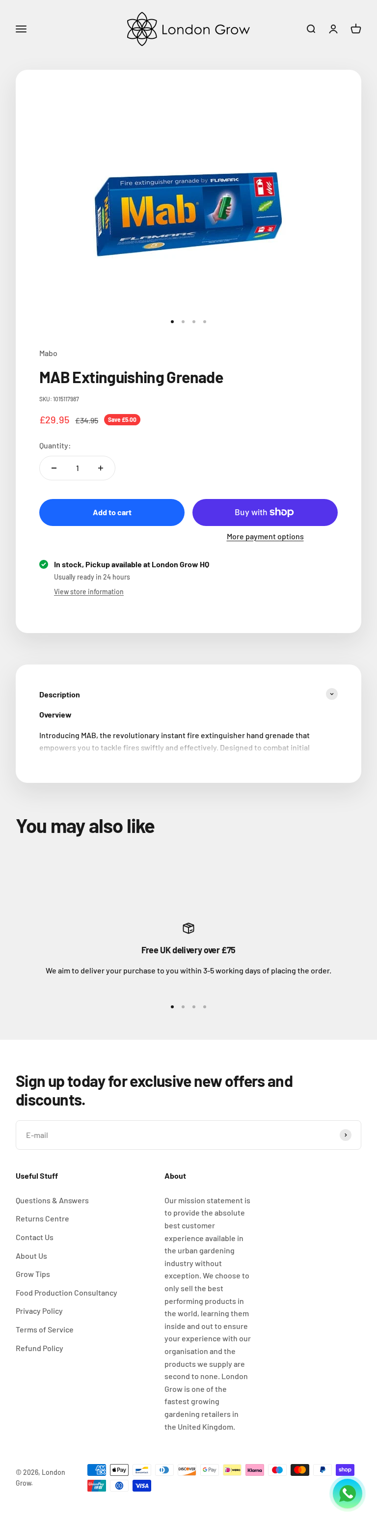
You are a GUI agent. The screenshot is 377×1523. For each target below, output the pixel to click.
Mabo (48, 353)
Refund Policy (39, 1348)
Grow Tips (33, 1273)
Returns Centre (42, 1218)
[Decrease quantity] (54, 468)
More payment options (265, 536)
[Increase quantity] (100, 468)
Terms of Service (45, 1329)
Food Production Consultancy (66, 1292)
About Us (31, 1255)
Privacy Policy (39, 1310)
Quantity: (55, 445)
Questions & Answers (52, 1200)
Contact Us (35, 1237)
